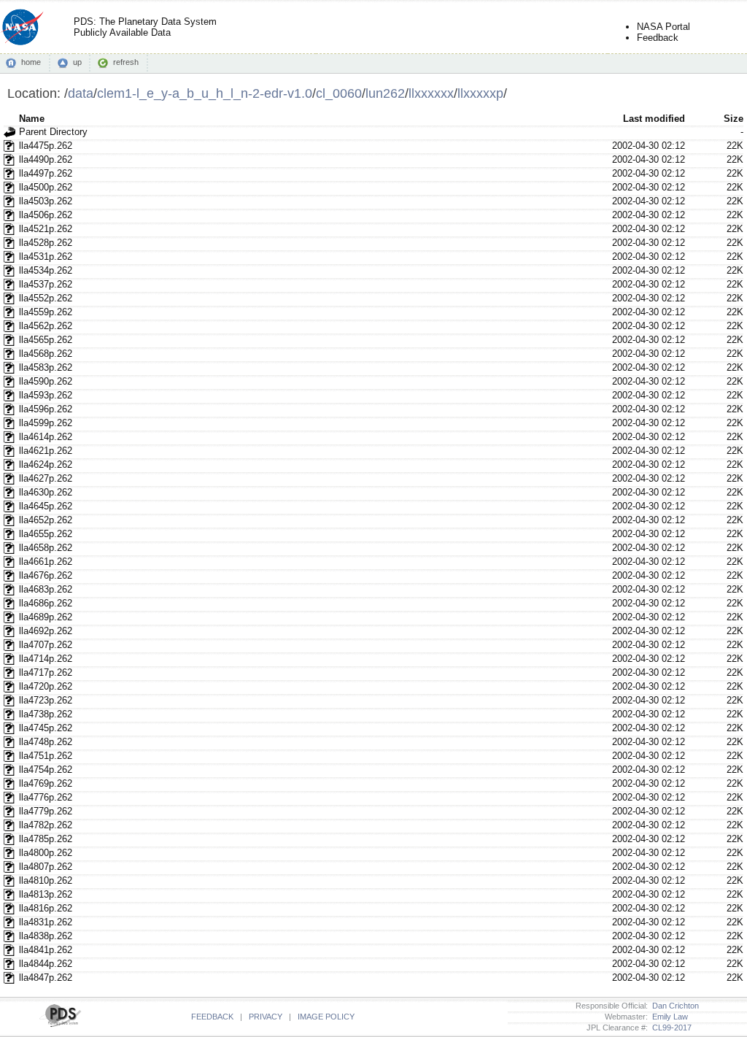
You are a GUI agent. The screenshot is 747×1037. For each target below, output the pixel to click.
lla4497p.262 (45, 173)
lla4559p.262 (45, 312)
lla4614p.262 (45, 436)
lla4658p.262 (45, 547)
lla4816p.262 (45, 908)
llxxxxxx (431, 93)
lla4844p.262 (45, 963)
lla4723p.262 (45, 700)
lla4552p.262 (45, 298)
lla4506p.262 (45, 214)
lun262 (385, 93)
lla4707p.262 (45, 644)
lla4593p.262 (45, 395)
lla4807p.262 (45, 866)
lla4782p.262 (45, 825)
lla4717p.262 (45, 672)
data (80, 93)
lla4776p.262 (45, 797)
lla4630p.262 (45, 492)
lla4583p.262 (45, 367)
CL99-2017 (670, 1027)
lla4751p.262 (45, 755)
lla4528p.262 (45, 242)
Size (733, 118)
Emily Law (668, 1016)
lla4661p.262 (45, 561)
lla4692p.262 (45, 630)
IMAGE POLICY (326, 1016)
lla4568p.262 (45, 353)
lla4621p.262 (45, 450)
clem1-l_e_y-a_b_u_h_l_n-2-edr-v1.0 (204, 93)
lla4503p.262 (45, 201)
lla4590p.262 (45, 381)
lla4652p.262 (45, 519)
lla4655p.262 (45, 533)
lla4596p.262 (45, 409)
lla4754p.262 (45, 769)
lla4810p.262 (45, 880)
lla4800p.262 (45, 852)
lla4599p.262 (45, 422)
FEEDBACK (212, 1016)
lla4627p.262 (45, 478)
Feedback (657, 37)
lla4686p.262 (45, 603)
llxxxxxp (480, 93)
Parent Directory (53, 131)
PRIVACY (265, 1016)
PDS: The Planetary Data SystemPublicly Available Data (145, 27)
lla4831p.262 (45, 922)
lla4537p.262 (45, 284)
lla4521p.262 (45, 228)
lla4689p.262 (45, 617)
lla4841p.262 (45, 949)
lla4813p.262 (45, 894)
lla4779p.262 (45, 811)
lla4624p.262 (45, 464)
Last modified (654, 118)
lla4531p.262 (45, 256)
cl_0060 (339, 93)
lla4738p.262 (45, 714)
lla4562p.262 (45, 325)
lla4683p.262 (45, 589)
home (31, 62)
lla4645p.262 (45, 506)
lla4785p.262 (45, 838)
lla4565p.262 (45, 339)
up (77, 62)
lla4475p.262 (45, 145)
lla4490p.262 (45, 159)
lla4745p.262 (45, 727)
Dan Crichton (673, 1005)
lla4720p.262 (45, 686)
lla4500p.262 (45, 187)
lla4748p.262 (45, 741)
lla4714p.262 (45, 658)
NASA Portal (663, 26)
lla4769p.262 (45, 783)
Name (31, 118)
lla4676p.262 (45, 575)
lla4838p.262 (45, 935)
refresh (126, 62)
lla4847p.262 (45, 977)
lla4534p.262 (45, 270)
